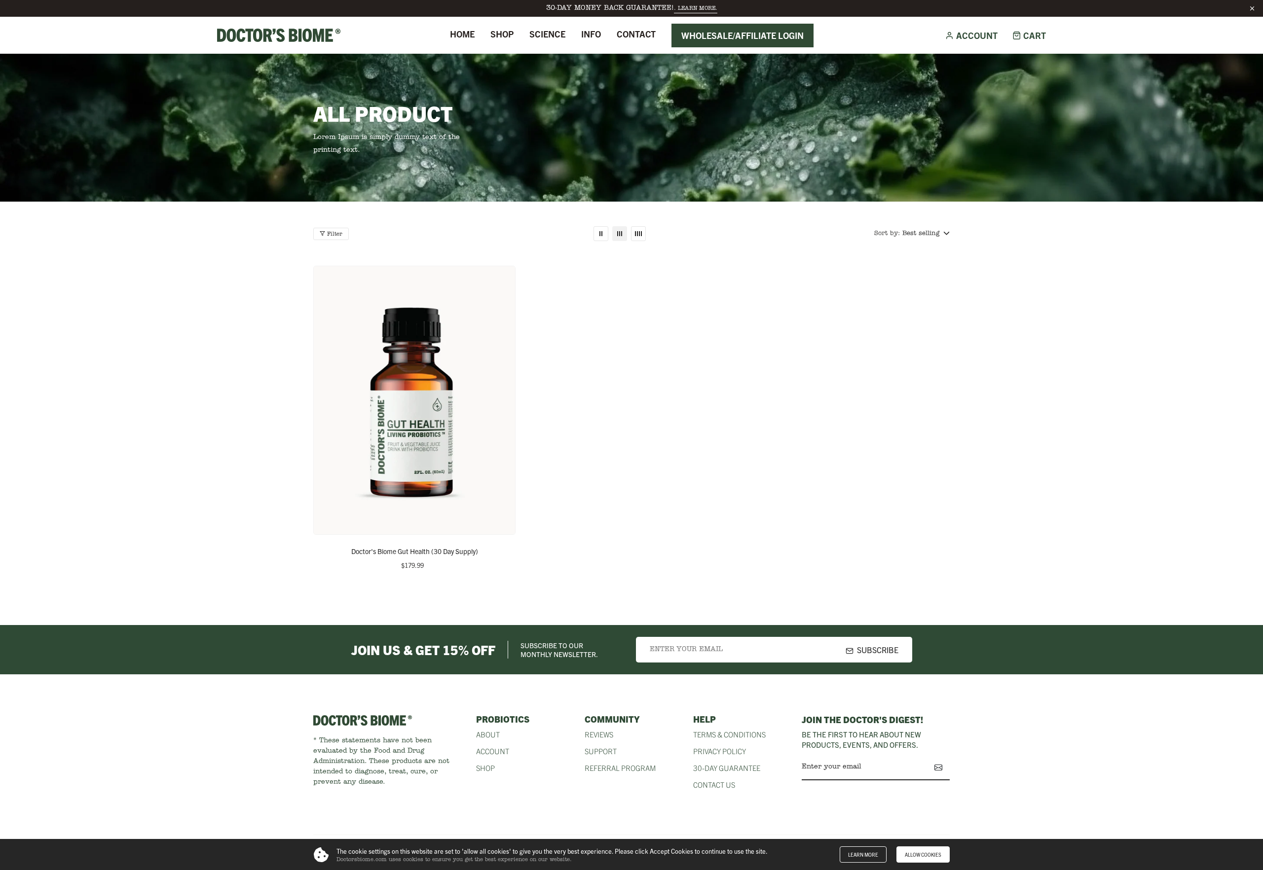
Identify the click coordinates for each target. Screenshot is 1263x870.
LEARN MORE (863, 854)
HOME (462, 33)
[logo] (278, 35)
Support (601, 751)
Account (492, 751)
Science (547, 33)
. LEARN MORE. (695, 8)
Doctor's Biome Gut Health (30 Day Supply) (414, 551)
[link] (601, 233)
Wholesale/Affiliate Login (742, 35)
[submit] (938, 767)
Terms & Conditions (729, 734)
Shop (502, 33)
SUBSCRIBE (877, 650)
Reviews (599, 734)
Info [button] (591, 33)
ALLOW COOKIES (923, 854)
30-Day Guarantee (726, 767)
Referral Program (620, 767)
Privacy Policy (719, 751)
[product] (414, 400)
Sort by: (887, 233)
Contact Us (714, 784)
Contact (636, 33)
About (488, 734)
